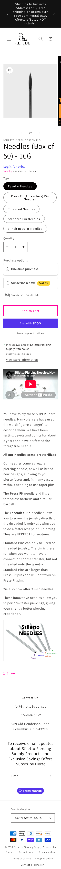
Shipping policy (44, 858)
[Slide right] (39, 133)
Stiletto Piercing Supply (28, 847)
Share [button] (11, 673)
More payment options (30, 333)
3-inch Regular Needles (25, 228)
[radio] (7, 269)
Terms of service (21, 858)
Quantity (8, 238)
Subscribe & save (29, 283)
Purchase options (15, 260)
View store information (22, 359)
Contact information (32, 864)
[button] (9, 39)
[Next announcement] (54, 13)
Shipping (8, 171)
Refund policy (27, 852)
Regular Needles (20, 186)
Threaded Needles (21, 209)
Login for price (14, 166)
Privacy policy (47, 852)
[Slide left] (22, 133)
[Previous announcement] (7, 13)
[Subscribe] (49, 776)
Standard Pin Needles (24, 219)
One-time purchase (24, 269)
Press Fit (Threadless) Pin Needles (30, 197)
